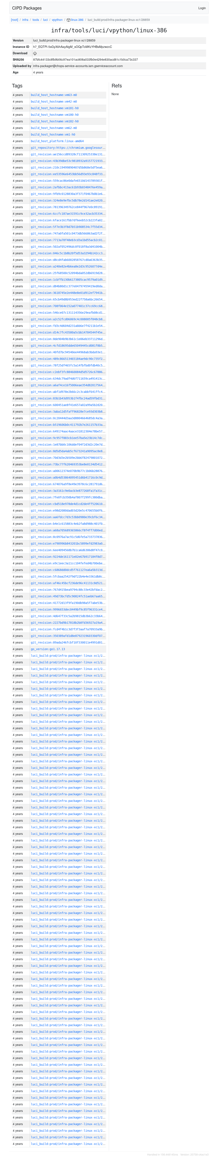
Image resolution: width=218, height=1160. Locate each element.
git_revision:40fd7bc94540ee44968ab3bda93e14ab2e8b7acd (76, 352)
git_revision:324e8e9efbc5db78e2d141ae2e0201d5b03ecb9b (76, 200)
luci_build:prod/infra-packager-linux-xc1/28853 (70, 1012)
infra (25, 19)
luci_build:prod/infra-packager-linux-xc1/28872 (70, 886)
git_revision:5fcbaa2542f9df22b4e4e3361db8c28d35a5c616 (76, 576)
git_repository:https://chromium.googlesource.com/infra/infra (82, 147)
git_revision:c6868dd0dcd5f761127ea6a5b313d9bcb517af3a (76, 570)
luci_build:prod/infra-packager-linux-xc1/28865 (70, 932)
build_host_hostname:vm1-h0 (53, 134)
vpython (57, 19)
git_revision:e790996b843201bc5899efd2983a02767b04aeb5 (76, 543)
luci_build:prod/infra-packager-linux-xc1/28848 (70, 1045)
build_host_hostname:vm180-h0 (55, 114)
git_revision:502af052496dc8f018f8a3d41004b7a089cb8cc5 (76, 246)
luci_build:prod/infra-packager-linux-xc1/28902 (70, 688)
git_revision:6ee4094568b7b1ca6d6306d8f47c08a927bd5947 (76, 550)
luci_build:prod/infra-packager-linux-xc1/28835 (70, 1130)
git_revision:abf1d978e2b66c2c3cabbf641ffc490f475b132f (76, 391)
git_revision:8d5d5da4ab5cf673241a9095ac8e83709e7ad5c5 (76, 451)
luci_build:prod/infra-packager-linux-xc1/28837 (70, 1117)
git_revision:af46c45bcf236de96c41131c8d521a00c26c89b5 (76, 583)
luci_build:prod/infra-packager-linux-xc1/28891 (70, 761)
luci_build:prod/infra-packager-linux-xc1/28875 (70, 866)
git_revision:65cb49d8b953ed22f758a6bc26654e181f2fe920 (76, 299)
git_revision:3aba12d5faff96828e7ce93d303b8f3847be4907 (76, 411)
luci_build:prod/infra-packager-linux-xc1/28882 (70, 820)
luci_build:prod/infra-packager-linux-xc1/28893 (70, 748)
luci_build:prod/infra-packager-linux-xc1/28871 (70, 893)
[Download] (35, 53)
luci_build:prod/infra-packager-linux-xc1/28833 (70, 1144)
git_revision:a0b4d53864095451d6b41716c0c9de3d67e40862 (76, 477)
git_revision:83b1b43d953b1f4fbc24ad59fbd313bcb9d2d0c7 (76, 398)
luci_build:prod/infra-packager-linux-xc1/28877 (70, 853)
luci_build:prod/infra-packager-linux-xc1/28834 (70, 1137)
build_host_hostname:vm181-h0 (55, 108)
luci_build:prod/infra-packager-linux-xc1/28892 (70, 754)
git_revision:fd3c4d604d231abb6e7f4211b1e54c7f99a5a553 (76, 326)
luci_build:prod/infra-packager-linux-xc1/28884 (70, 807)
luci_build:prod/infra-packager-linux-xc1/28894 (70, 741)
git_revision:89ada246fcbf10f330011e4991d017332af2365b (76, 642)
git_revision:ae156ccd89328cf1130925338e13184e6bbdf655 (76, 154)
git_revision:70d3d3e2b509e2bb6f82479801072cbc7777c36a (76, 457)
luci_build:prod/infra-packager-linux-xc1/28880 (70, 833)
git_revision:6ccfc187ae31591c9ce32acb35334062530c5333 (76, 213)
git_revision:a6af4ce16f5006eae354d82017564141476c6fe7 (76, 385)
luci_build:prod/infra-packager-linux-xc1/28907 (70, 655)
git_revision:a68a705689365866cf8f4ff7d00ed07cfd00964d (76, 530)
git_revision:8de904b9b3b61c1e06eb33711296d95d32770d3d (76, 339)
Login (202, 8)
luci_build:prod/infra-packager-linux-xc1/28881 (70, 827)
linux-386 (76, 19)
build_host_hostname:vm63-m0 (54, 95)
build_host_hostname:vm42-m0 (54, 101)
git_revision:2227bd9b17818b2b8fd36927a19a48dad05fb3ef (76, 622)
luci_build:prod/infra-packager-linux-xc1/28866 (70, 926)
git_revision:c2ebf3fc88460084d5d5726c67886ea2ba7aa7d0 (76, 372)
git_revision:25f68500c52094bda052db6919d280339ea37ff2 (76, 273)
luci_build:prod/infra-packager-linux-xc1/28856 (70, 992)
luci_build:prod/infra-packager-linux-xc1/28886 (70, 794)
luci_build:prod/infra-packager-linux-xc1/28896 (70, 728)
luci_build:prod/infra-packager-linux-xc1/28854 (70, 1005)
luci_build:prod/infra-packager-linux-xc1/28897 (70, 721)
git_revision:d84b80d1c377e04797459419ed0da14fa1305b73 (76, 286)
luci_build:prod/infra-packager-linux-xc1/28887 (70, 787)
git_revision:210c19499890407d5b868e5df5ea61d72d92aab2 (76, 167)
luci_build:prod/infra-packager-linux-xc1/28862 (70, 952)
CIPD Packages (27, 8)
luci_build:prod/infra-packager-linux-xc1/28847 (70, 1051)
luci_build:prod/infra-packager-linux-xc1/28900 (70, 702)
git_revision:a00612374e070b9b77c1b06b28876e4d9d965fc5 (76, 471)
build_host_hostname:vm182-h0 (55, 121)
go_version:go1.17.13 (48, 649)
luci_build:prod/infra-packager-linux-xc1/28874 (70, 873)
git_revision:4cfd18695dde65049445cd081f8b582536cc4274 (76, 345)
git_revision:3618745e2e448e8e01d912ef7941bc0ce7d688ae (76, 293)
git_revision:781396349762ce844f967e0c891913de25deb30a (76, 207)
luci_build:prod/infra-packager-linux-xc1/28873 (70, 880)
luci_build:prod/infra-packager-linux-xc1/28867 (70, 919)
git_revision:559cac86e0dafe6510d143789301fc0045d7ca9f (76, 180)
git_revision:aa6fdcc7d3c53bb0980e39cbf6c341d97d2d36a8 (76, 517)
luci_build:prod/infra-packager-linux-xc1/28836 (70, 1124)
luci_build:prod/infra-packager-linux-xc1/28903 (70, 682)
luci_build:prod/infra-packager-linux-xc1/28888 (70, 781)
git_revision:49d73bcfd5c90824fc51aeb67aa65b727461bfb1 (76, 596)
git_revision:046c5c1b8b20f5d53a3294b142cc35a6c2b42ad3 (76, 253)
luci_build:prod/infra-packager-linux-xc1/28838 (70, 1111)
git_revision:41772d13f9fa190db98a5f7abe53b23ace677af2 (76, 603)
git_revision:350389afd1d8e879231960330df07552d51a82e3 (76, 636)
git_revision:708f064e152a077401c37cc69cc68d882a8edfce (76, 306)
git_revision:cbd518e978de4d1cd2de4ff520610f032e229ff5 (76, 504)
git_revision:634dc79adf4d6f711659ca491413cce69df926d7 (76, 378)
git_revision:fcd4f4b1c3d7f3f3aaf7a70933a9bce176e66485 (76, 629)
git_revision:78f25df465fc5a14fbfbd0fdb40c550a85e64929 (76, 365)
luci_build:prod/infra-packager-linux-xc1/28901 (70, 695)
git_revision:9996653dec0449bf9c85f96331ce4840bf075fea (76, 609)
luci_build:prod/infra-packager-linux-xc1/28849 (70, 1038)
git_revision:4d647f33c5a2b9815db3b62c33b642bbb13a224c (76, 616)
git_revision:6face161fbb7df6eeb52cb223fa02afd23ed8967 (76, 220)
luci (45, 19)
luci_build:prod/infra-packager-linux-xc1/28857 (70, 985)
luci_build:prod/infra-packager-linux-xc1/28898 (70, 715)
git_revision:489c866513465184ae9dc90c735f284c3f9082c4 (76, 358)
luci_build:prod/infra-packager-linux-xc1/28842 (70, 1084)
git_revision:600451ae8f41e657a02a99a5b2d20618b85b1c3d (76, 405)
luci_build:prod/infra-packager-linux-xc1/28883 (70, 814)
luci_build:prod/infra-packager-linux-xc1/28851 (70, 1025)
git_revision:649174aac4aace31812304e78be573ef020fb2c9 (76, 431)
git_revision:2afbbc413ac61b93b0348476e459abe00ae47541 (76, 187)
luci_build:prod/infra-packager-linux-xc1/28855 (70, 998)
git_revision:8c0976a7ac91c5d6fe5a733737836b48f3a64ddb (76, 537)
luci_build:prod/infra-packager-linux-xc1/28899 (70, 708)
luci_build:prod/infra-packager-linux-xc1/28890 (70, 768)
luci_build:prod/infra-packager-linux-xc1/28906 (70, 662)
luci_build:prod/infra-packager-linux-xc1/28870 (70, 899)
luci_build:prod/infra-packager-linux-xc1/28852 (70, 1018)
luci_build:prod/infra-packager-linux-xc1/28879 (70, 840)
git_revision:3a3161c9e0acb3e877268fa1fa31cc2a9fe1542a (76, 490)
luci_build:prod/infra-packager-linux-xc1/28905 (70, 669)
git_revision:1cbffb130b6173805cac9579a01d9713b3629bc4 (76, 279)
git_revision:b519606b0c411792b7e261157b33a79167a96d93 (76, 424)
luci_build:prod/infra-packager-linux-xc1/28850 (70, 1031)
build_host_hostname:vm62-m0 (54, 128)
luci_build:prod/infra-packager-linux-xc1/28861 (70, 959)
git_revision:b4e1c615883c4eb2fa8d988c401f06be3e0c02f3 (76, 523)
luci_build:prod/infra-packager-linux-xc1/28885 (70, 800)
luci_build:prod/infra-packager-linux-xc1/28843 (70, 1078)
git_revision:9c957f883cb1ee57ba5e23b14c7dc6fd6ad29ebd (76, 438)
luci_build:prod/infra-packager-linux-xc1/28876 (70, 860)
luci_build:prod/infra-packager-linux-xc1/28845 (70, 1064)
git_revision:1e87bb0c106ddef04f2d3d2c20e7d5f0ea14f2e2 (76, 444)
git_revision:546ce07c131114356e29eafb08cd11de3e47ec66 (76, 312)
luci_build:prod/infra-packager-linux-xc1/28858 (70, 979)
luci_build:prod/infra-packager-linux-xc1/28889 (70, 774)
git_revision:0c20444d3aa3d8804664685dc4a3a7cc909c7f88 (76, 418)
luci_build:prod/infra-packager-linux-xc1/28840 (70, 1097)
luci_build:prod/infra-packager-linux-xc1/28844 (70, 1071)
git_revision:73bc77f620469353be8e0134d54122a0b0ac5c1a (76, 464)
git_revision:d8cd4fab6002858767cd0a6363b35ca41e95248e (76, 260)
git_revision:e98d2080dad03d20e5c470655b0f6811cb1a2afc (76, 510)
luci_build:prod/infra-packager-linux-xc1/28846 (70, 1058)
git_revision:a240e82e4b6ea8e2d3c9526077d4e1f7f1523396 (76, 266)
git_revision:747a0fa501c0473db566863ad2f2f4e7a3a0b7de (76, 233)
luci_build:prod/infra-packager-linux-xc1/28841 (70, 1091)
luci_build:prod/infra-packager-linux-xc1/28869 (70, 906)
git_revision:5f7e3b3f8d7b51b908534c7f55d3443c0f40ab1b (76, 227)
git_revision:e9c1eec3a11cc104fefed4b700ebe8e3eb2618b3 (76, 563)
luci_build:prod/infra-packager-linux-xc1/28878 (70, 847)
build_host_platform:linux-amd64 (57, 141)
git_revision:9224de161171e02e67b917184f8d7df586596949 (76, 556)
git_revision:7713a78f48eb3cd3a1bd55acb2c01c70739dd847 (76, 240)
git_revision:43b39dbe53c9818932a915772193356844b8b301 (76, 161)
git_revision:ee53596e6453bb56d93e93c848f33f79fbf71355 (76, 174)
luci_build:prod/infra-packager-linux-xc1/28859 (70, 972)
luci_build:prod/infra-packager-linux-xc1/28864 (70, 939)
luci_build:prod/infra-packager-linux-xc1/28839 (70, 1104)
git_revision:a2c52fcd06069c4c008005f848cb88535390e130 (76, 319)
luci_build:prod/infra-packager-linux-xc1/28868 (70, 913)
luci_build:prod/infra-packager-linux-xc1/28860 (70, 965)
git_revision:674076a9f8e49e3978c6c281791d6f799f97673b (76, 484)
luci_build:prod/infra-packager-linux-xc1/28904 (70, 675)
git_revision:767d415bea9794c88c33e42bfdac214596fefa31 (76, 589)
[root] (14, 19)
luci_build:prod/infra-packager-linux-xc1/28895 (70, 735)
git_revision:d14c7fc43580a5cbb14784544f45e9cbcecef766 (76, 332)
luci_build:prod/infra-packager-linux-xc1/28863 (70, 946)
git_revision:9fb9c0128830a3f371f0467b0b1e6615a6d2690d (76, 194)
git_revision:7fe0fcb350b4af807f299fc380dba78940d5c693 (76, 497)
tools (36, 19)
